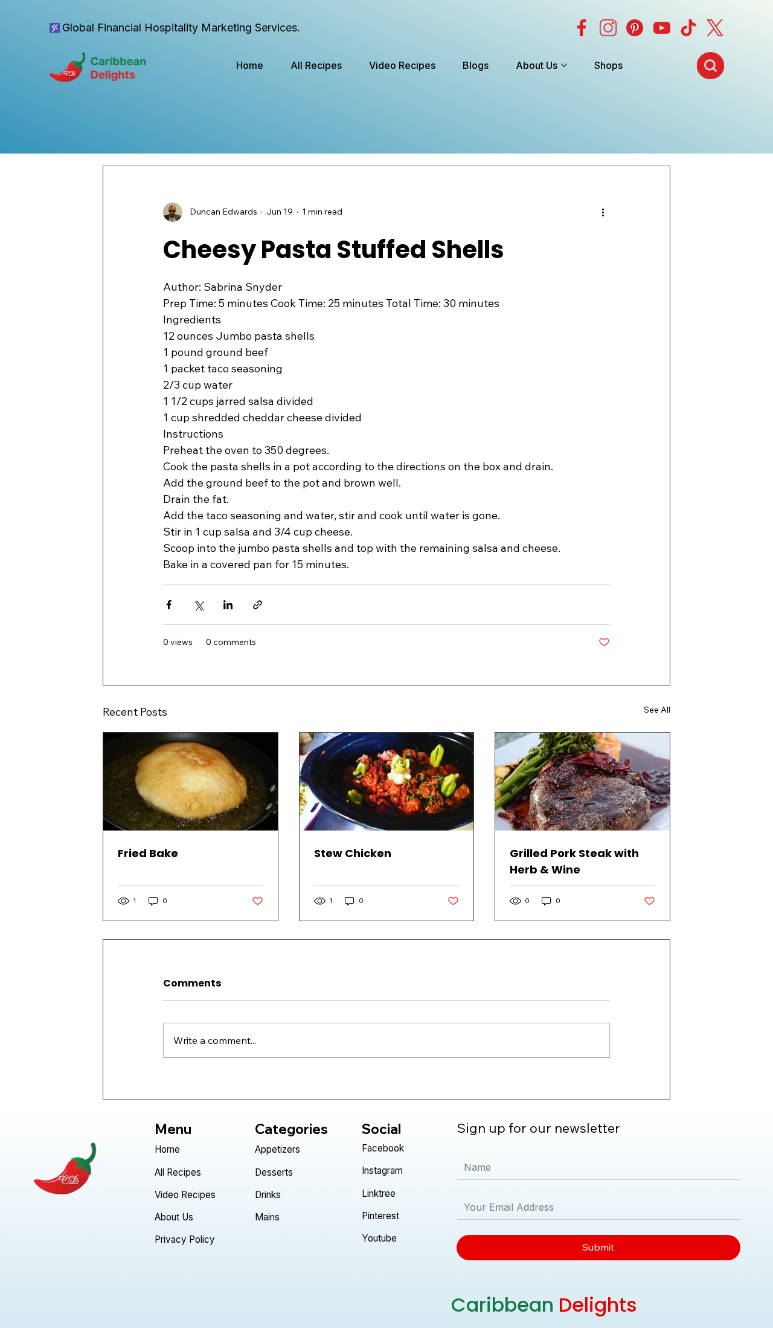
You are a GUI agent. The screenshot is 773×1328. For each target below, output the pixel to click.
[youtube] (661, 27)
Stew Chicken (352, 853)
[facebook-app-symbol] (581, 27)
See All (657, 709)
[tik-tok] (688, 27)
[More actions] (602, 212)
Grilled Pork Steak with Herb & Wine (574, 861)
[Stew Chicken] (387, 782)
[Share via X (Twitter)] (198, 605)
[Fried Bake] (190, 782)
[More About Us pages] (564, 65)
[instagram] (608, 27)
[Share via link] (257, 605)
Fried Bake (148, 853)
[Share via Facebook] (169, 605)
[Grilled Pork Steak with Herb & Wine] (582, 782)
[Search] (710, 65)
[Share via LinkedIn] (228, 605)
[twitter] (715, 27)
